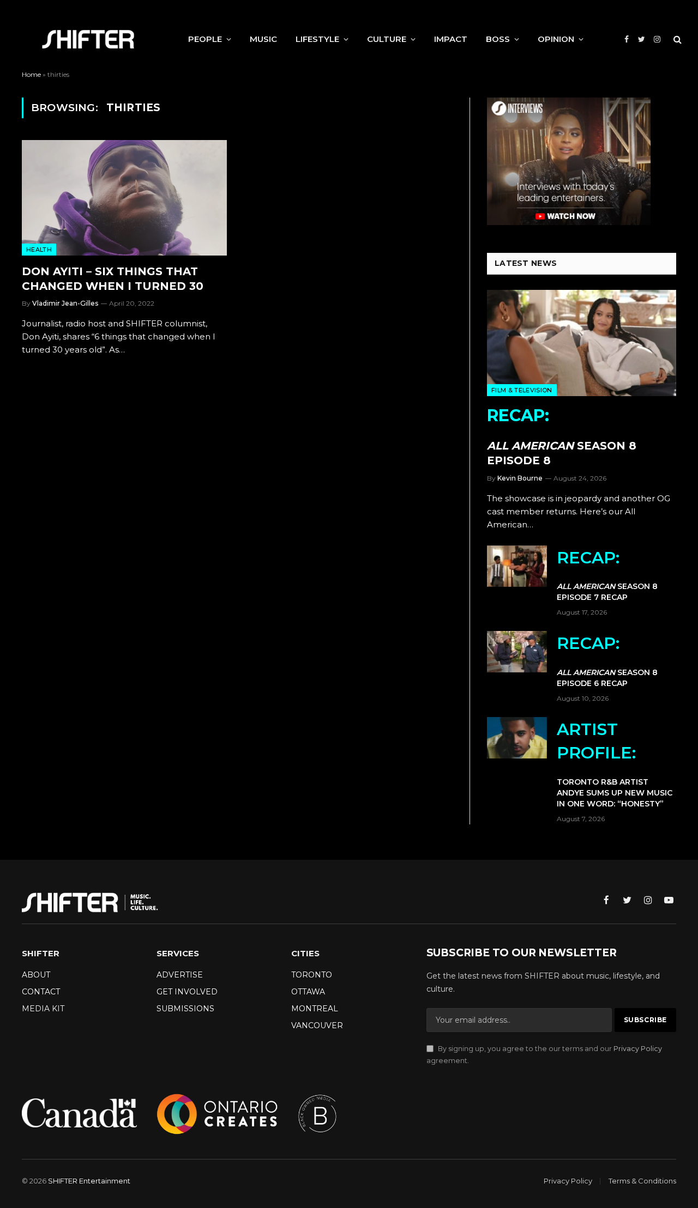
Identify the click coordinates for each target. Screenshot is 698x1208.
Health (39, 249)
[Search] (676, 39)
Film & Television (521, 390)
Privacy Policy (637, 1049)
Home (31, 74)
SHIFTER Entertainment (89, 1180)
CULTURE (386, 39)
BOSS (498, 39)
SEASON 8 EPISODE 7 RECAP (607, 575)
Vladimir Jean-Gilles (65, 303)
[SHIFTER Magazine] (88, 39)
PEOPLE (205, 39)
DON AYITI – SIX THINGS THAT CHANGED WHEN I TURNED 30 (112, 279)
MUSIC (263, 39)
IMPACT (450, 39)
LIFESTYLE (317, 39)
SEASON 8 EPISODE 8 (561, 436)
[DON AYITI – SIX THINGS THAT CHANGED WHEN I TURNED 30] (124, 198)
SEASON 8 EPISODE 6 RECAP (607, 660)
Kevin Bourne (520, 478)
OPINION (556, 39)
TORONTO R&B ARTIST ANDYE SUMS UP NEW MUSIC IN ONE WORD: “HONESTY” (614, 764)
